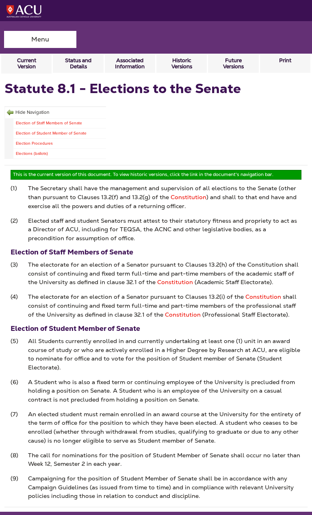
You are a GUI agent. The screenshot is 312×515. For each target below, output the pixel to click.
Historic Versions (181, 63)
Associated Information (130, 63)
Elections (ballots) (32, 153)
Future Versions (233, 63)
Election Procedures (34, 143)
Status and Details (78, 63)
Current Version (26, 63)
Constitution (188, 197)
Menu (40, 39)
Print (285, 60)
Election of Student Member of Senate (51, 133)
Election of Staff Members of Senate (49, 123)
